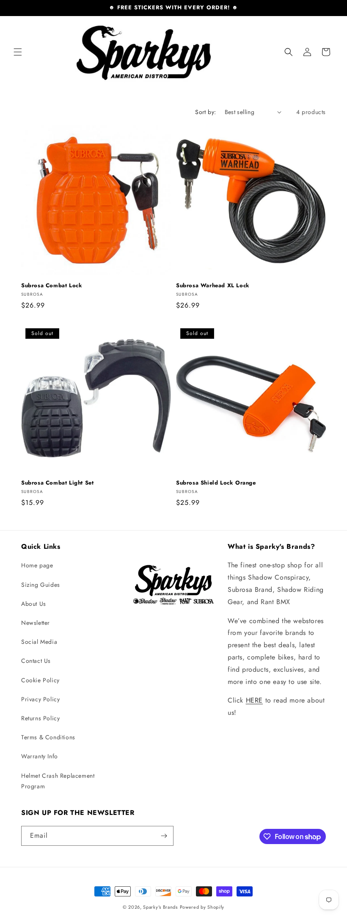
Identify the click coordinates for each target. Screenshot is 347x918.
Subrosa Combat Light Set (57, 483)
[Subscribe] (163, 836)
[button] (17, 52)
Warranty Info (39, 756)
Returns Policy (40, 718)
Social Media (39, 641)
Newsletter (35, 622)
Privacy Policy (40, 699)
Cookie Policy (40, 680)
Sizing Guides (40, 584)
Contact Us (36, 660)
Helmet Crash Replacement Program (57, 780)
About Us (33, 603)
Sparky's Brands (160, 907)
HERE (254, 700)
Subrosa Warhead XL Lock (213, 285)
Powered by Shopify (202, 907)
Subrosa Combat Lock (51, 285)
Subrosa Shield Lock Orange (216, 483)
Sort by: (205, 112)
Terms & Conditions (48, 737)
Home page (37, 565)
